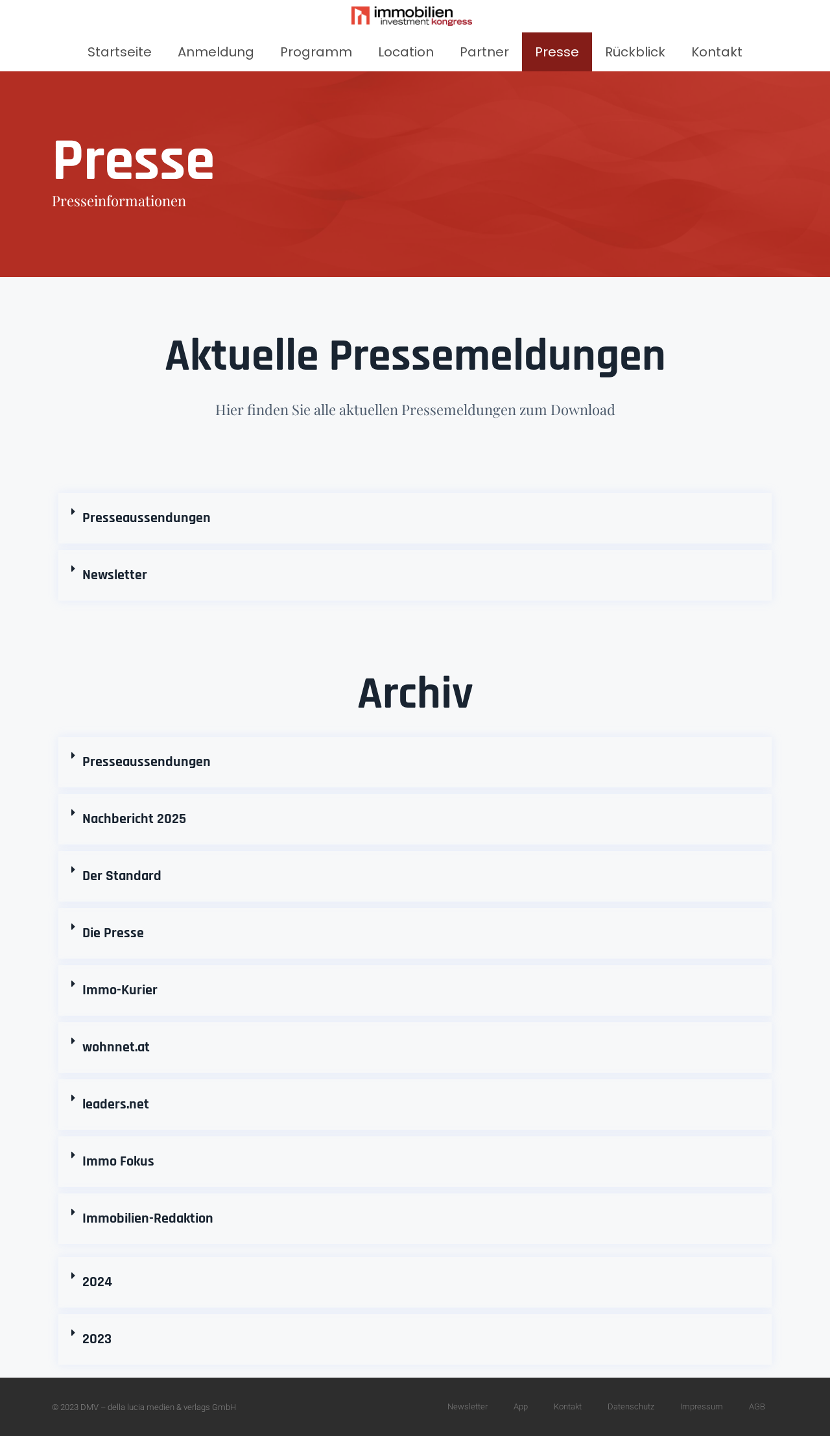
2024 (97, 1282)
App (521, 1406)
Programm (316, 52)
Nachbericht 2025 (134, 819)
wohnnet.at (116, 1047)
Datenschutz (631, 1406)
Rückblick (635, 52)
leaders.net (115, 1104)
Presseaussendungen (146, 518)
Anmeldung (216, 52)
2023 (97, 1339)
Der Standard (121, 876)
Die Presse (113, 933)
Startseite (120, 52)
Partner (484, 52)
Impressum (701, 1406)
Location (406, 52)
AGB (757, 1406)
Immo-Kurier (120, 990)
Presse (557, 52)
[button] (415, 518)
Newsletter (114, 575)
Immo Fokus (118, 1162)
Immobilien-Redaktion (147, 1219)
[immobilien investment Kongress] (411, 16)
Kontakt (716, 52)
